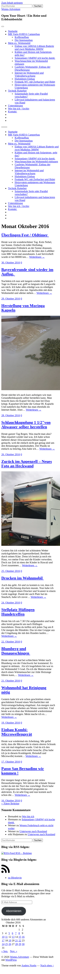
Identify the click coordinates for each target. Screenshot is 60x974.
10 (3, 936)
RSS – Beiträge (23, 853)
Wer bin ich (28, 816)
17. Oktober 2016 (10, 761)
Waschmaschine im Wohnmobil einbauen (36, 161)
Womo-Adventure (10, 9)
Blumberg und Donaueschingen (15, 651)
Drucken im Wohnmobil (22, 578)
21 (16, 940)
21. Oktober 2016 (10, 680)
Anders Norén (28, 965)
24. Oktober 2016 (10, 602)
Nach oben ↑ (47, 965)
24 (3, 944)
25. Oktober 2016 (10, 571)
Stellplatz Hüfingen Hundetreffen (17, 611)
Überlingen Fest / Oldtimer (25, 235)
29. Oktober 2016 (10, 298)
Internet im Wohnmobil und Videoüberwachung (29, 74)
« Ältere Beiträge (10, 803)
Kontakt (12, 111)
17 (3, 940)
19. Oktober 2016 (10, 722)
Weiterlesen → (37, 257)
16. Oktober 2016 (10, 800)
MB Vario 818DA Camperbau (24, 34)
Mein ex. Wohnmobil (19, 43)
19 (9, 940)
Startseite (13, 31)
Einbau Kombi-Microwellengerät (16, 732)
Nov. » (13, 951)
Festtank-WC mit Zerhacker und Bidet (35, 81)
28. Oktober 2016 (10, 415)
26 (9, 944)
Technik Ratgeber (17, 90)
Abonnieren (13, 911)
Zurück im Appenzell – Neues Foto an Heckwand (26, 463)
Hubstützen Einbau (25, 78)
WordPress (11, 959)
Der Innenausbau (24, 40)
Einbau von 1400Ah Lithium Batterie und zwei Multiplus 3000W (34, 47)
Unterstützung (15, 105)
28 (16, 944)
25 (6, 944)
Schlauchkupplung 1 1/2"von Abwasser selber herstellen (25, 424)
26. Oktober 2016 (10, 454)
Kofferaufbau (22, 37)
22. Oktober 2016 (10, 641)
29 (19, 944)
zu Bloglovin (15, 877)
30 (23, 944)
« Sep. (4, 951)
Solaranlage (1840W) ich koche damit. (35, 58)
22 (19, 940)
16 (23, 936)
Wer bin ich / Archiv (18, 108)
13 (13, 936)
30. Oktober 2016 (10, 262)
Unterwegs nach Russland (33, 831)
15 (19, 936)
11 (6, 936)
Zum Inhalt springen (12, 2)
